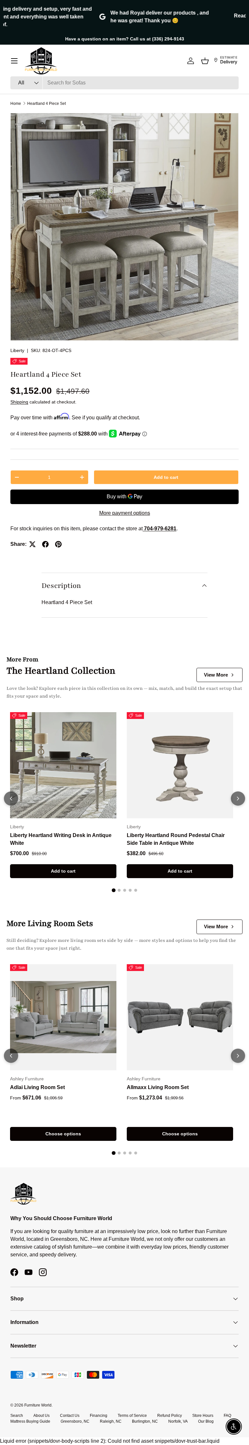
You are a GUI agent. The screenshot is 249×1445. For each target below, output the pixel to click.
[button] (205, 61)
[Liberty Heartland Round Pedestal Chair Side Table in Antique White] (180, 765)
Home (15, 103)
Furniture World (38, 1405)
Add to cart (166, 477)
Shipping (19, 401)
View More (216, 675)
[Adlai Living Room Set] (63, 1017)
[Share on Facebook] (45, 544)
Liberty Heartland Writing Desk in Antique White (61, 839)
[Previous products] (11, 798)
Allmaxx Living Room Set (158, 1087)
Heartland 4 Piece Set (46, 103)
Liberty (17, 350)
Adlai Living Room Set (37, 1087)
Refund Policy (169, 1415)
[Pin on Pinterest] (58, 544)
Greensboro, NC (75, 1421)
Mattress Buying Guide (30, 1421)
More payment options (124, 513)
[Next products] (238, 798)
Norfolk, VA (178, 1421)
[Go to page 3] (124, 890)
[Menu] (14, 61)
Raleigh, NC (111, 1421)
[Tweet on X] (32, 544)
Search (16, 1415)
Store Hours (202, 1415)
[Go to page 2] (119, 890)
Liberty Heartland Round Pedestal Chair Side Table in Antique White (176, 839)
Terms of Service (132, 1415)
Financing (98, 1415)
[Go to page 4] (130, 890)
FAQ (227, 1415)
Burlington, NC (145, 1421)
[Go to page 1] (113, 890)
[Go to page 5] (135, 890)
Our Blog (206, 1421)
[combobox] (124, 82)
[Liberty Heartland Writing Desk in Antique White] (63, 765)
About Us (41, 1415)
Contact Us (69, 1415)
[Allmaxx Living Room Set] (180, 1017)
